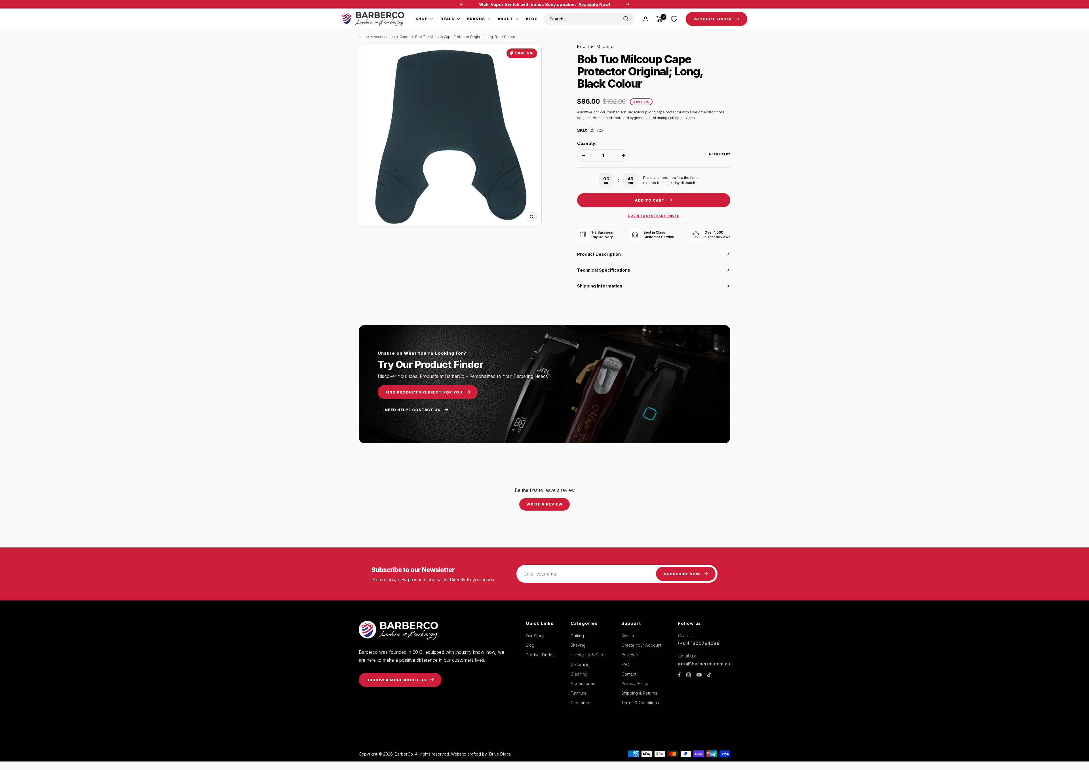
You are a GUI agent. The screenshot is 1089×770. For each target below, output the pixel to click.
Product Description (599, 254)
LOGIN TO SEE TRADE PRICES (653, 215)
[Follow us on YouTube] (699, 675)
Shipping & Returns (639, 693)
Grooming (580, 664)
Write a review (544, 504)
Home (364, 37)
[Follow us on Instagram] (688, 674)
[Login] (645, 19)
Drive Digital (500, 754)
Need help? (719, 154)
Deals (447, 18)
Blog (532, 18)
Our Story (535, 635)
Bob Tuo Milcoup (595, 46)
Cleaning (579, 674)
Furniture (579, 693)
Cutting (577, 635)
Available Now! (594, 4)
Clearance (580, 702)
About (505, 18)
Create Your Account (641, 645)
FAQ (625, 664)
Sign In (627, 635)
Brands (476, 18)
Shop (421, 18)
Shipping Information (599, 286)
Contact (628, 674)
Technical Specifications (603, 270)
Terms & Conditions (640, 702)
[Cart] (659, 19)
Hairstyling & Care (588, 654)
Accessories (384, 37)
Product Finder (540, 654)
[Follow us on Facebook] (679, 674)
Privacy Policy (634, 683)
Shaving (578, 645)
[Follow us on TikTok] (709, 674)
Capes (405, 37)
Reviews (629, 654)
